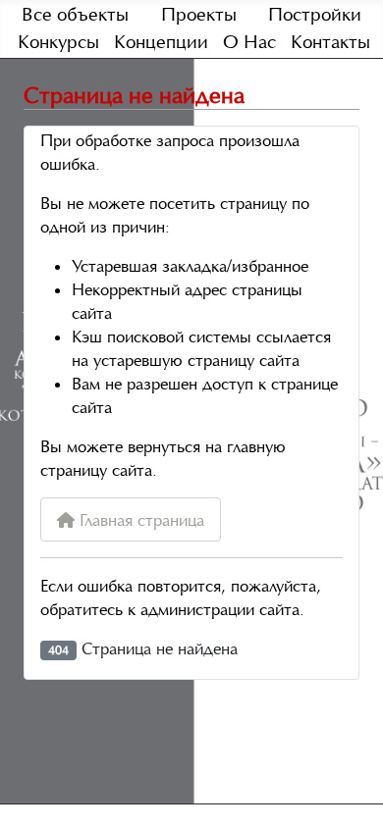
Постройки (314, 15)
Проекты (199, 15)
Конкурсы (58, 42)
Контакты (330, 42)
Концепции (161, 42)
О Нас (249, 42)
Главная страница (139, 520)
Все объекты (75, 15)
